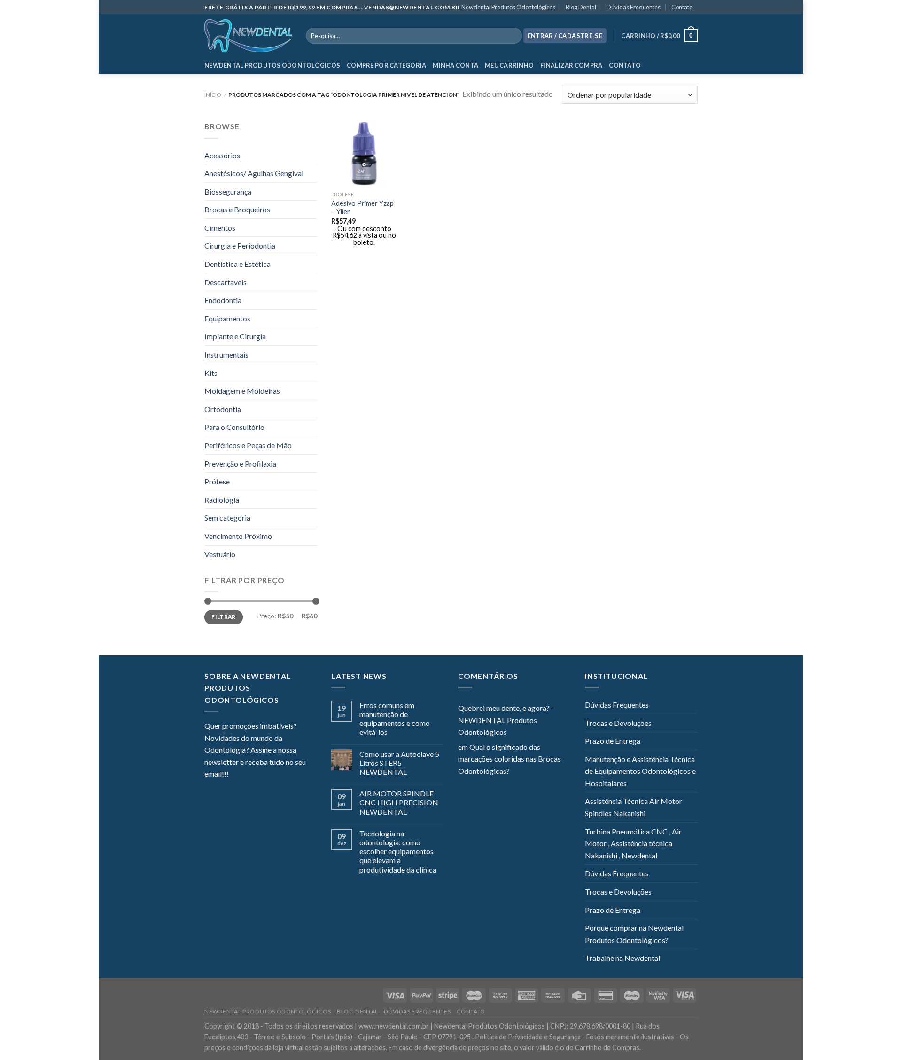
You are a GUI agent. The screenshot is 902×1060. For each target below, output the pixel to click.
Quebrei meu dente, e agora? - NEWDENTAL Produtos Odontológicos (506, 719)
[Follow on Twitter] (259, 775)
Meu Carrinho (509, 65)
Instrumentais (226, 354)
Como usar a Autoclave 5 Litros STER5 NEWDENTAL (399, 762)
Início (212, 94)
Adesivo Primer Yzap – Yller (362, 207)
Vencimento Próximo (238, 535)
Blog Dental (581, 7)
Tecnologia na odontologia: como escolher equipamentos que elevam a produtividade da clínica (397, 851)
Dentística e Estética (237, 263)
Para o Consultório (234, 426)
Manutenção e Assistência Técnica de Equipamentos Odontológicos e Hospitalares (640, 771)
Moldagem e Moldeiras (242, 390)
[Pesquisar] (513, 36)
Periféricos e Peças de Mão (248, 445)
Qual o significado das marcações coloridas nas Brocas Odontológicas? (509, 758)
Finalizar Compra (571, 65)
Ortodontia (222, 409)
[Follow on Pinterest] (282, 775)
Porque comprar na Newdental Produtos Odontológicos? (634, 933)
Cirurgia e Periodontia (239, 245)
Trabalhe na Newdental (622, 957)
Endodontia (222, 300)
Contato (681, 7)
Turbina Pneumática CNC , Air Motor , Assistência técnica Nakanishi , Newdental (633, 843)
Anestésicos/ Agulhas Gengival (253, 173)
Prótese (217, 481)
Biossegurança (227, 191)
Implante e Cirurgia (235, 336)
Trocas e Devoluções (618, 722)
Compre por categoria (386, 65)
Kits (211, 372)
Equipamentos (227, 318)
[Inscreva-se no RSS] (293, 775)
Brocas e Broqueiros (237, 209)
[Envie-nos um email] (270, 775)
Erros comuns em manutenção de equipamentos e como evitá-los (394, 719)
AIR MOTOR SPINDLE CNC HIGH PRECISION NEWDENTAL (398, 802)
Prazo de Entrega (612, 740)
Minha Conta (455, 65)
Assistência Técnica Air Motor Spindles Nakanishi (633, 807)
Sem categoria (227, 517)
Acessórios (222, 155)
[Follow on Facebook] (236, 775)
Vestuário (219, 554)
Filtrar (223, 616)
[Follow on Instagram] (247, 775)
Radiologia (221, 499)
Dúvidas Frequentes (634, 7)
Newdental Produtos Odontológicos (508, 7)
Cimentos (219, 227)
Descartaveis (225, 282)
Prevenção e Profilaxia (240, 463)
